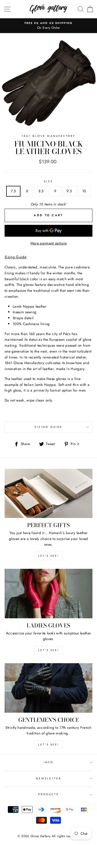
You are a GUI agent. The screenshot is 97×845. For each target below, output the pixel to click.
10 (84, 191)
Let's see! (48, 556)
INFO (48, 762)
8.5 (41, 191)
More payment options (48, 243)
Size (48, 181)
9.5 (69, 191)
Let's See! (48, 650)
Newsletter (48, 778)
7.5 (13, 191)
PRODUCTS (48, 794)
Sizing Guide (48, 427)
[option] (48, 26)
